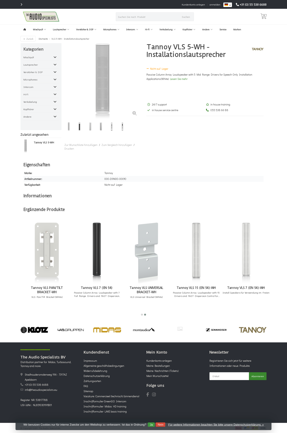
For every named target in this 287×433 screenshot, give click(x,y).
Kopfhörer (187, 29)
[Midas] (107, 330)
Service (222, 29)
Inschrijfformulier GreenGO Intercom (105, 401)
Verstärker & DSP (84, 29)
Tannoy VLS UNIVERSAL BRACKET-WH (146, 290)
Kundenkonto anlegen (193, 4)
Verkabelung (166, 29)
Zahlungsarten (92, 381)
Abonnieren (257, 376)
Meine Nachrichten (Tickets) (162, 371)
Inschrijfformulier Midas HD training (105, 406)
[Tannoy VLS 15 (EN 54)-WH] (196, 253)
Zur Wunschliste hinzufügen (80, 145)
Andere (205, 29)
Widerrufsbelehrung (95, 371)
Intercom (130, 29)
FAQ (86, 386)
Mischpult (38, 29)
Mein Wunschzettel (157, 376)
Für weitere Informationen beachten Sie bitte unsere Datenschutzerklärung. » (216, 424)
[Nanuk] (180, 328)
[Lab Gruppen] (71, 330)
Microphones (109, 29)
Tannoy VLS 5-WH (44, 142)
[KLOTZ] (34, 330)
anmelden (214, 4)
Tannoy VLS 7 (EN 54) (96, 288)
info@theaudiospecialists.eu (41, 390)
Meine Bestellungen (158, 366)
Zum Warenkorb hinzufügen (45, 309)
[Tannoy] (256, 49)
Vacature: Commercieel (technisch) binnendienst (111, 396)
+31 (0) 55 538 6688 (253, 4)
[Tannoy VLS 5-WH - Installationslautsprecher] (102, 81)
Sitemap (88, 391)
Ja (151, 424)
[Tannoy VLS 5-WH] (25, 146)
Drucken (69, 148)
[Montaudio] (143, 330)
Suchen (186, 16)
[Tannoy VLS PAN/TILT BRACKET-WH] (46, 253)
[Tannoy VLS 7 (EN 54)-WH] (246, 253)
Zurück (29, 38)
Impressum (90, 360)
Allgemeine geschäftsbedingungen (104, 366)
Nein (160, 424)
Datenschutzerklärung (97, 376)
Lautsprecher (59, 29)
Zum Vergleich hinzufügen (117, 145)
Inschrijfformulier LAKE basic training (105, 411)
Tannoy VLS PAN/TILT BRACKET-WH (47, 290)
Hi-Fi (147, 29)
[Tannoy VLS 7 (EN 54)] (96, 253)
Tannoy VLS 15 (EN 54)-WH (196, 288)
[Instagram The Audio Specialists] (155, 395)
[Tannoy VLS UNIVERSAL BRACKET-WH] (146, 253)
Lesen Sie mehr (179, 79)
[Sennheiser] (216, 330)
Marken (237, 29)
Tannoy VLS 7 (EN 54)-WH (246, 288)
